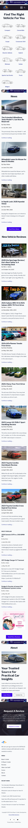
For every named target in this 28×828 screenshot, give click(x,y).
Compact (7, 30)
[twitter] (14, 819)
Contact (3, 775)
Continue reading (6, 137)
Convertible (20, 30)
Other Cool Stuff (5, 767)
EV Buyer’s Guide (6, 762)
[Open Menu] (21, 7)
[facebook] (10, 819)
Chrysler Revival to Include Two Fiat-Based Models (13, 806)
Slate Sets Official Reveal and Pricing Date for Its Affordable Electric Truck (13, 800)
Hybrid (21, 53)
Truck (20, 75)
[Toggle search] (25, 8)
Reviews (3, 764)
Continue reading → (7, 281)
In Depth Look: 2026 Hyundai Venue (11, 796)
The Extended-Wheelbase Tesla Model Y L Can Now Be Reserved (12, 786)
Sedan (21, 64)
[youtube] (17, 819)
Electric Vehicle (7, 53)
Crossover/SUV (20, 41)
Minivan (7, 64)
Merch (3, 772)
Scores (3, 770)
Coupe (7, 41)
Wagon (7, 86)
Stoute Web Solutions (14, 814)
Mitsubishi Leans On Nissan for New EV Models (12, 792)
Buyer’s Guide (5, 759)
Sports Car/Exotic (7, 75)
